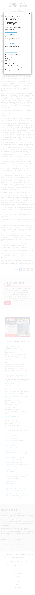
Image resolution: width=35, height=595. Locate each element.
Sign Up (11, 34)
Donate (11, 43)
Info (11, 51)
